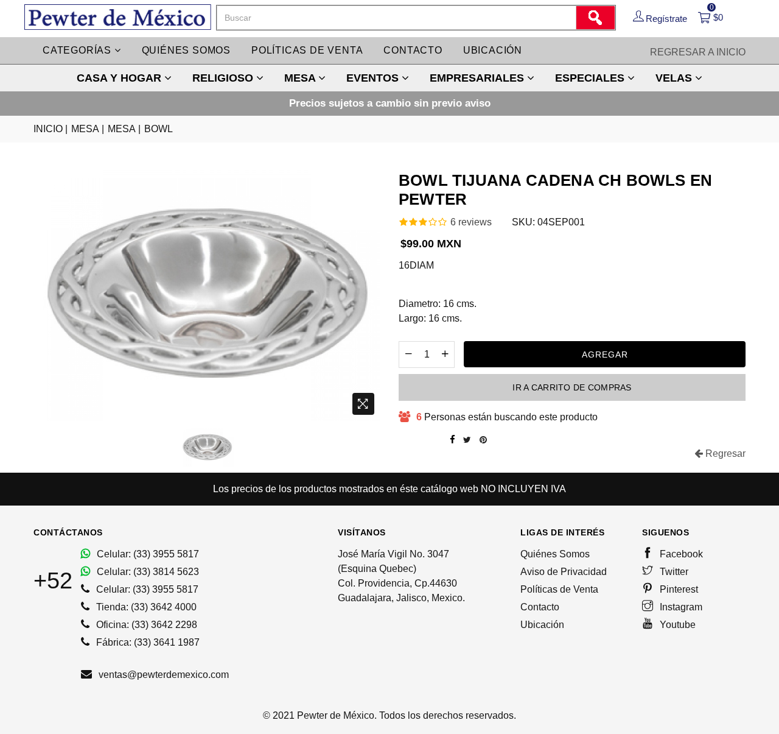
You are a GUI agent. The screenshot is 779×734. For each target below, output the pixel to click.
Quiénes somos (186, 50)
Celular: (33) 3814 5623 (146, 571)
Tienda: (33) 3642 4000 (145, 607)
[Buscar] (595, 17)
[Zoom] (363, 404)
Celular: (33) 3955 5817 (146, 554)
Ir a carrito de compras (571, 387)
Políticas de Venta (559, 589)
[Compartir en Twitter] (467, 440)
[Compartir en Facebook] (452, 440)
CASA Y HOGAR (120, 78)
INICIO (50, 129)
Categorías (78, 50)
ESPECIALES (591, 78)
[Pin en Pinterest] (483, 440)
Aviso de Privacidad (563, 571)
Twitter (672, 571)
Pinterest (677, 589)
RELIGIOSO (224, 78)
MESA (301, 78)
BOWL (158, 129)
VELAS (675, 78)
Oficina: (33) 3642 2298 (145, 624)
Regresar (724, 453)
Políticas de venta (307, 50)
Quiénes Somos (555, 554)
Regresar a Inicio (698, 52)
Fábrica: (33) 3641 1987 (147, 642)
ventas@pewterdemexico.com (162, 674)
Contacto (412, 50)
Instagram (679, 607)
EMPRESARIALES (478, 78)
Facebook (680, 554)
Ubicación (492, 50)
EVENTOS (374, 78)
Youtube (676, 624)
